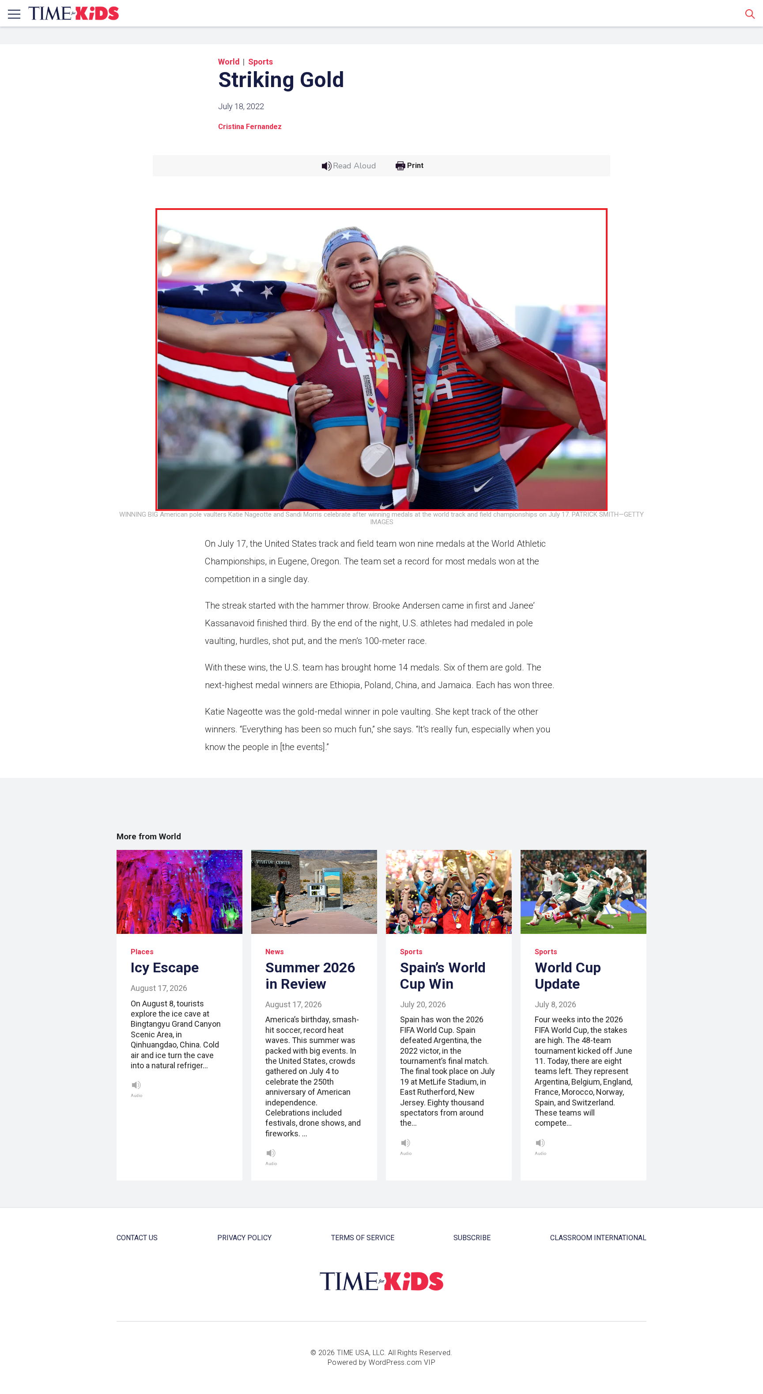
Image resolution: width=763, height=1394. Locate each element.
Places (142, 952)
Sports (260, 61)
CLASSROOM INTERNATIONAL (598, 1238)
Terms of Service (362, 1238)
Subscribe (472, 1238)
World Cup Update (568, 975)
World (229, 61)
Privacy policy (244, 1238)
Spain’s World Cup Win (443, 975)
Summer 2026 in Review (310, 975)
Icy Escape (165, 967)
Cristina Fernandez (250, 126)
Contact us (137, 1238)
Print (415, 166)
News (274, 952)
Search (750, 13)
